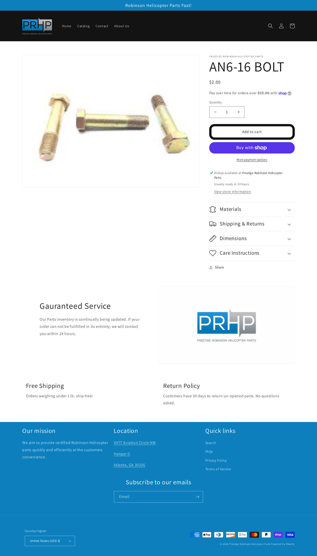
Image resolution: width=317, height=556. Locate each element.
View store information (232, 191)
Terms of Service (218, 469)
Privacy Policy (216, 460)
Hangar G (122, 453)
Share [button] (219, 267)
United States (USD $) (45, 541)
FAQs (209, 451)
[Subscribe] (197, 497)
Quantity (215, 102)
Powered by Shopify (283, 544)
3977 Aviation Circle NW (135, 442)
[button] (270, 26)
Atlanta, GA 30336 (129, 464)
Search (210, 443)
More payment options (252, 159)
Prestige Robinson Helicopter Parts (250, 544)
